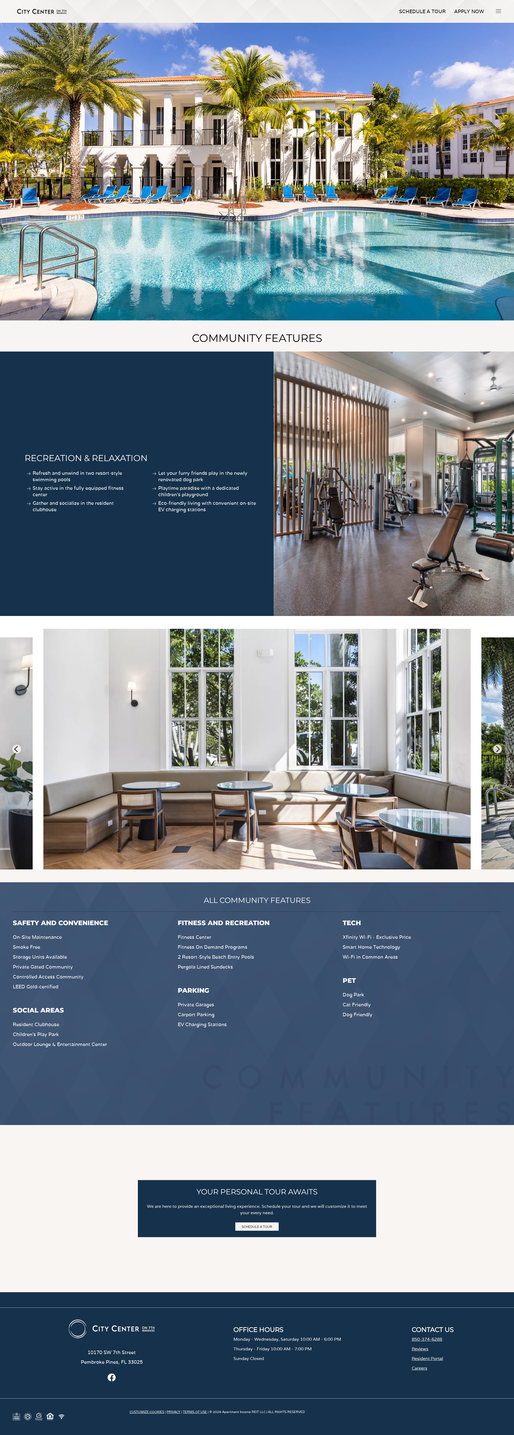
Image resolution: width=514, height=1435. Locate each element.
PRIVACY (173, 1412)
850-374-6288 (427, 1339)
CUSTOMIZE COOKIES (147, 1412)
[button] (498, 11)
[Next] (497, 749)
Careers (419, 1368)
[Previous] (16, 749)
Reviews (420, 1349)
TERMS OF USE (195, 1412)
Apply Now (469, 11)
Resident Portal (427, 1358)
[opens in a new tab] (112, 1380)
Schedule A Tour (422, 11)
